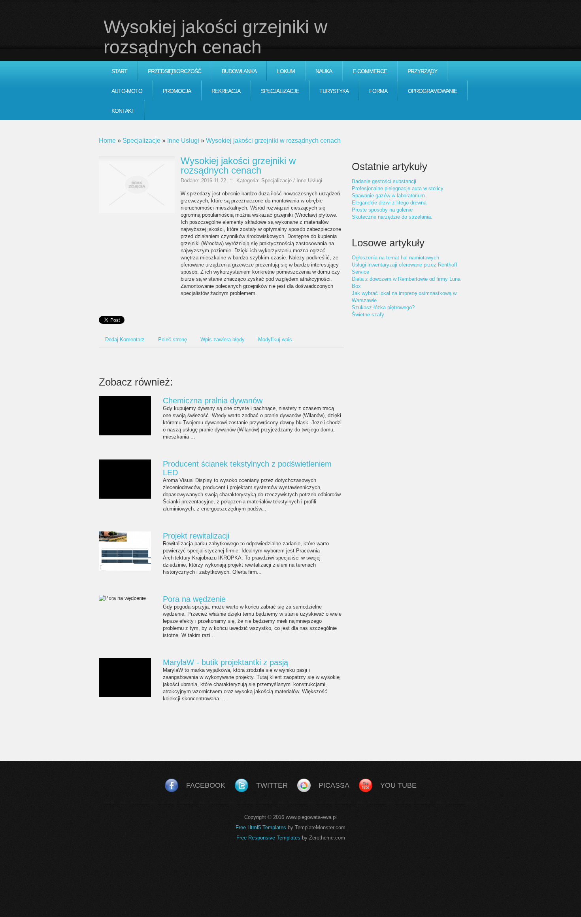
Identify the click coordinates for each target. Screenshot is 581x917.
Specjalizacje (141, 140)
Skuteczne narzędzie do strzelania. (392, 217)
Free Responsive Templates (268, 838)
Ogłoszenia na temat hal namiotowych (395, 258)
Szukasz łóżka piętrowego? (383, 307)
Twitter (272, 785)
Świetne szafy (368, 315)
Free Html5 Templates (261, 827)
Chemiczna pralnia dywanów (212, 400)
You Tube (398, 785)
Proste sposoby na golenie (382, 210)
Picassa (334, 785)
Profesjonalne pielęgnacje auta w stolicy (397, 188)
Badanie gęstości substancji (384, 181)
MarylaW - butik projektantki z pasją (225, 662)
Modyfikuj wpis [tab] (275, 339)
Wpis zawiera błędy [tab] (222, 339)
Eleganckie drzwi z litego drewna (389, 203)
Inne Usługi (183, 140)
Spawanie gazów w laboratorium (388, 196)
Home (107, 140)
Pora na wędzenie (194, 599)
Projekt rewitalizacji (196, 535)
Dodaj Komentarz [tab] (125, 339)
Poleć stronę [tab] (172, 339)
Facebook (205, 785)
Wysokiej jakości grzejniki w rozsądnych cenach (273, 140)
